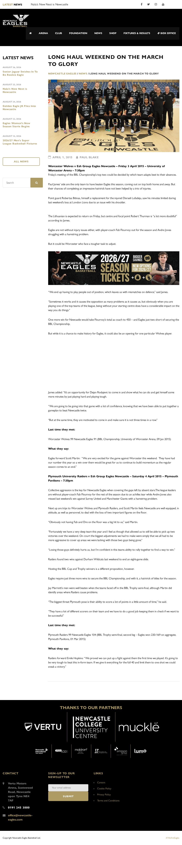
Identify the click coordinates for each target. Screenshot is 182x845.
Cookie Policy (104, 788)
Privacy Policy (104, 794)
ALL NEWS (21, 161)
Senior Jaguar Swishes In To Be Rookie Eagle (20, 73)
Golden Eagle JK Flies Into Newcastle (19, 108)
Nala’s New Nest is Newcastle (15, 90)
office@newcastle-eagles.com (20, 817)
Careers (101, 782)
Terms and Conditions (108, 800)
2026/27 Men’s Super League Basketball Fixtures (20, 142)
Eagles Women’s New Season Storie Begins (16, 125)
